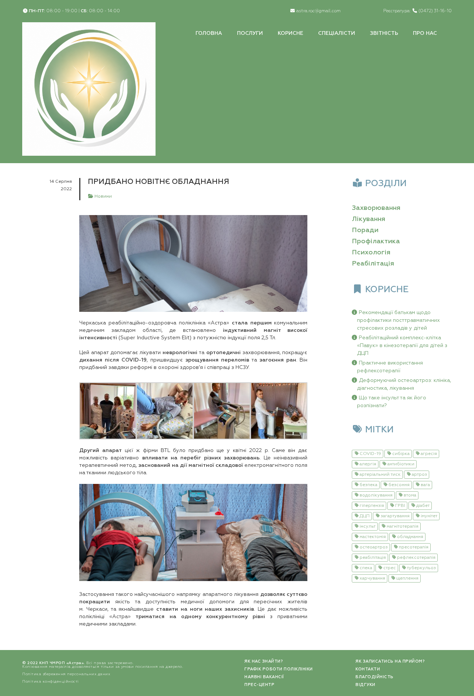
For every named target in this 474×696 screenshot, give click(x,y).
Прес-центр (259, 685)
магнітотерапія (402, 526)
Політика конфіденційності (50, 681)
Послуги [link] (250, 33)
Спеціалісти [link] (336, 33)
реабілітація (373, 557)
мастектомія (373, 537)
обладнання (410, 537)
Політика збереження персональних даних (66, 674)
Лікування (368, 219)
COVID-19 (370, 454)
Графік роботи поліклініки (278, 669)
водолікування (376, 495)
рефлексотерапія (416, 557)
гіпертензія (372, 506)
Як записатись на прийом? (390, 661)
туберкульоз (421, 568)
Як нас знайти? (263, 661)
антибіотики (400, 464)
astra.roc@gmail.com (318, 11)
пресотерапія (413, 547)
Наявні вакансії (264, 677)
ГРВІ (400, 506)
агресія (429, 454)
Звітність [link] (384, 33)
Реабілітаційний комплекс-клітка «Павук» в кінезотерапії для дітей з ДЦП (402, 345)
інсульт (367, 526)
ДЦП (365, 516)
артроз (419, 474)
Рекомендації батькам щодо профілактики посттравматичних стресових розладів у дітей (398, 320)
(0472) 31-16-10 (435, 11)
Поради (365, 230)
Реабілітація (373, 263)
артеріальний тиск (380, 474)
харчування (372, 578)
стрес (389, 568)
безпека (368, 485)
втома (410, 495)
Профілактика (376, 241)
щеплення (407, 578)
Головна (209, 33)
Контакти (368, 669)
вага (425, 485)
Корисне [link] (290, 33)
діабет (423, 506)
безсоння (399, 485)
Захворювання (376, 208)
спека (366, 568)
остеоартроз (374, 547)
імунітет (429, 516)
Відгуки (365, 685)
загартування (395, 516)
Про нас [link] (425, 33)
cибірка (401, 454)
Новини (102, 196)
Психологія (371, 252)
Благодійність (375, 677)
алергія (368, 464)
